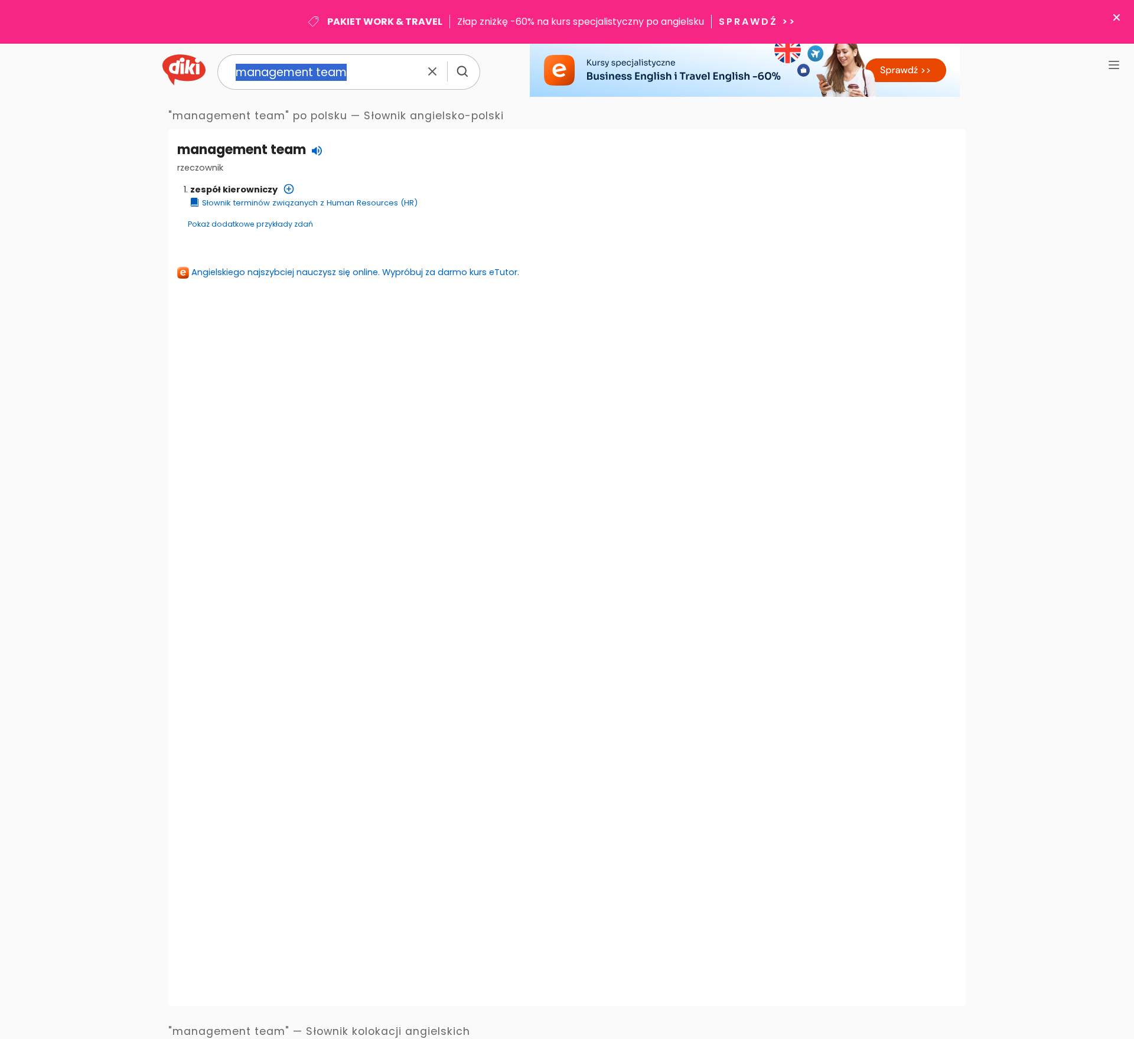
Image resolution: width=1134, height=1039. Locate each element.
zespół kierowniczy (234, 189)
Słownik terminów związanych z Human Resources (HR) (310, 202)
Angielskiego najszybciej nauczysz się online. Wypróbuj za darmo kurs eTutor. (355, 272)
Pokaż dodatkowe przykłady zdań (250, 224)
